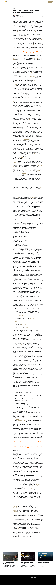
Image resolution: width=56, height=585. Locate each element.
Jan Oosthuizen (18, 15)
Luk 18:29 (15, 510)
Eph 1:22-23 (32, 197)
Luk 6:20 (15, 511)
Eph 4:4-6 (24, 173)
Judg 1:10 (30, 488)
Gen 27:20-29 (30, 72)
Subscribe (50, 1)
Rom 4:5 (16, 58)
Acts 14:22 (15, 507)
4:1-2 (37, 58)
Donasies (30, 1)
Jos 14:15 (38, 484)
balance (14, 8)
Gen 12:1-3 (16, 68)
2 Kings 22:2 (17, 128)
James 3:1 (23, 344)
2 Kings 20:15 (26, 139)
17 (13, 166)
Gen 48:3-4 (39, 73)
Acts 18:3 (26, 169)
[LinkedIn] (32, 577)
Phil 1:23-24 (28, 327)
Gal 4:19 (19, 420)
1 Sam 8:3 (39, 122)
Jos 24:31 (32, 485)
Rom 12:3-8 (32, 163)
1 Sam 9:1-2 (29, 97)
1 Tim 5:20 (21, 315)
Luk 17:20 (15, 506)
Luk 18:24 (15, 512)
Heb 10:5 (17, 197)
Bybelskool (25, 1)
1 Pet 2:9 (15, 182)
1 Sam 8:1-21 (16, 84)
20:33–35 (31, 169)
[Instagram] (35, 577)
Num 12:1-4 (40, 383)
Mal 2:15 (18, 333)
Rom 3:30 (33, 58)
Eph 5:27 (36, 153)
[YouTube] (34, 577)
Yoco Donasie (37, 578)
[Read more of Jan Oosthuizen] (14, 16)
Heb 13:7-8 (40, 165)
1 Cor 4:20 (19, 528)
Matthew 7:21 (15, 516)
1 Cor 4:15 (23, 420)
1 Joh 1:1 (25, 529)
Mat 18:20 (27, 224)
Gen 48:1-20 (35, 80)
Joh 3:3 (14, 508)
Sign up (27, 578)
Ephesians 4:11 (39, 170)
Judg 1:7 (36, 485)
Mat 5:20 (15, 514)
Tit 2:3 (23, 157)
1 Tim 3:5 (27, 423)
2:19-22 (36, 163)
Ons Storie (11, 1)
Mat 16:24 (33, 533)
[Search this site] (43, 1)
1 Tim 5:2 (20, 157)
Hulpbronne (18, 1)
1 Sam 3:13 (30, 119)
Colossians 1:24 (18, 310)
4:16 (39, 58)
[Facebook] (31, 577)
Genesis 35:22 (32, 76)
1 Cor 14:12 (31, 318)
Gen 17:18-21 (21, 71)
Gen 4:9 (32, 44)
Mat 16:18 (15, 162)
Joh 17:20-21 (23, 324)
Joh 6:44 (24, 190)
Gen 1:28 (37, 23)
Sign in (46, 1)
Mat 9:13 (15, 47)
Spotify (32, 578)
